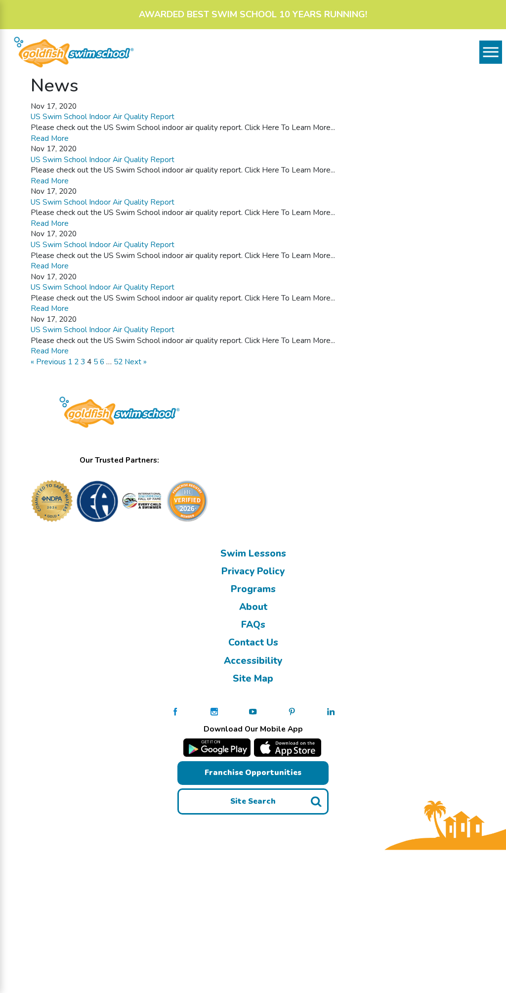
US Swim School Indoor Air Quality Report (102, 116)
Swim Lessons (253, 553)
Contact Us (253, 642)
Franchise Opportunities (253, 772)
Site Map (253, 678)
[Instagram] (214, 711)
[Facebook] (175, 711)
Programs (253, 589)
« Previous (48, 361)
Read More (50, 138)
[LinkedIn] (331, 711)
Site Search (253, 801)
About (253, 607)
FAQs (253, 624)
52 (118, 361)
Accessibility (253, 660)
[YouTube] (252, 711)
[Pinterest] (291, 711)
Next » (136, 361)
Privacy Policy (253, 571)
